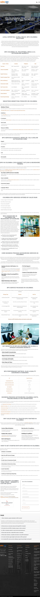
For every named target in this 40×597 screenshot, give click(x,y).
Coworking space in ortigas (37, 549)
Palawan (18, 565)
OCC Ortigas (19, 559)
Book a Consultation (12, 496)
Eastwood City (19, 553)
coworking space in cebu (37, 561)
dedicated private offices (5, 436)
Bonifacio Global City (20, 548)
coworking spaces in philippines (36, 568)
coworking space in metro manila (37, 572)
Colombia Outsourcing (36, 588)
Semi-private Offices (10, 554)
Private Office (10, 551)
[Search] (36, 2)
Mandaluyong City (19, 551)
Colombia (18, 567)
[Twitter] (1, 555)
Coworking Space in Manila (37, 575)
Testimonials (27, 547)
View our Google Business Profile (13, 497)
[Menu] (38, 2)
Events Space (10, 559)
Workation (10, 563)
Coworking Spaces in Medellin (36, 584)
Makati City (19, 561)
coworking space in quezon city (37, 558)
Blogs (26, 555)
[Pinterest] (5, 555)
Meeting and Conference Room (11, 557)
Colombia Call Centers (36, 591)
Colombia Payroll (37, 577)
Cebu (18, 563)
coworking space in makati (37, 555)
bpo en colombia (35, 580)
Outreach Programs (27, 560)
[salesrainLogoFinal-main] (4, 2)
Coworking (10, 549)
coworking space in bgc (37, 565)
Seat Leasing (10, 547)
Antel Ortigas (19, 555)
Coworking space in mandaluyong (37, 552)
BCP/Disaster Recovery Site (10, 566)
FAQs (26, 549)
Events (26, 557)
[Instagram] (4, 555)
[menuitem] (36, 2)
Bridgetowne (19, 557)
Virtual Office (10, 561)
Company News (28, 553)
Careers (26, 551)
